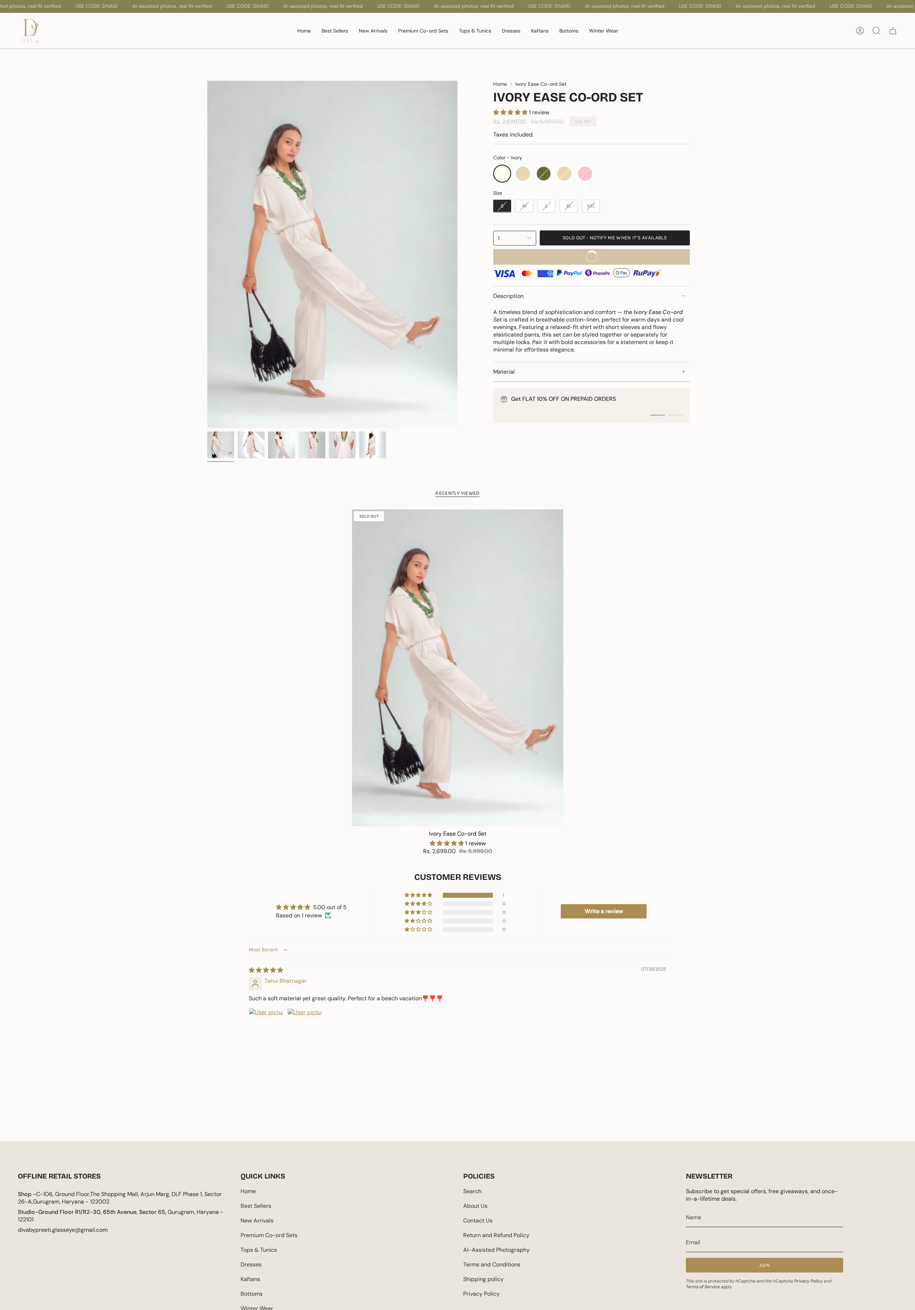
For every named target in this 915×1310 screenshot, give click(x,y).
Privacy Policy (481, 1293)
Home (500, 84)
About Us (475, 1206)
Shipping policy (483, 1279)
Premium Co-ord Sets (269, 1235)
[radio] (502, 174)
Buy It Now (549, 259)
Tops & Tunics (259, 1250)
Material (504, 371)
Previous (207, 254)
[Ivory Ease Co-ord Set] (457, 667)
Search (472, 1191)
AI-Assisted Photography (496, 1250)
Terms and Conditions (491, 1264)
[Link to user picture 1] (266, 1025)
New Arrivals (257, 1220)
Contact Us (478, 1220)
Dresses (251, 1264)
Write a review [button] (604, 911)
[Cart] (893, 31)
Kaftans (250, 1279)
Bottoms (252, 1293)
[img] (266, 970)
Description (508, 296)
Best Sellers (256, 1206)
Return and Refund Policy (496, 1235)
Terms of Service (703, 1287)
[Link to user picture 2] (304, 1025)
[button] (511, 112)
